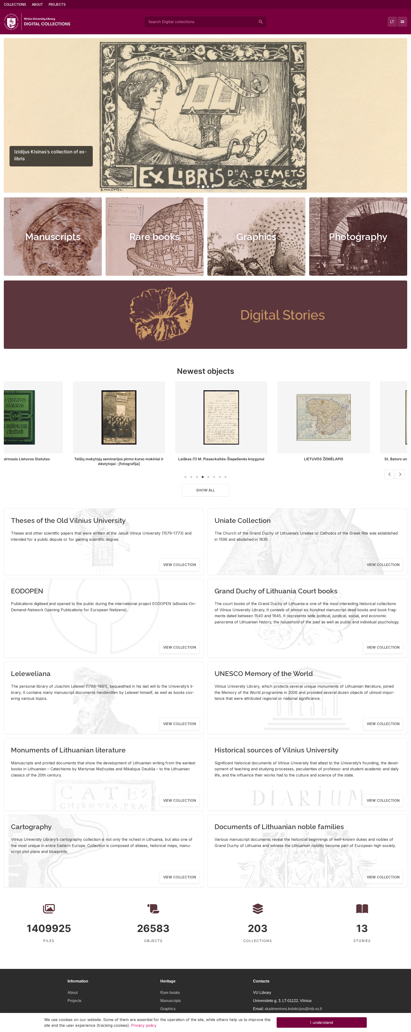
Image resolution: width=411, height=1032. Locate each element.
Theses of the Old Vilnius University (68, 520)
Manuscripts (53, 236)
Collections (15, 4)
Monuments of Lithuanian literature (68, 750)
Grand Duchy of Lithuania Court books (276, 591)
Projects (57, 4)
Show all (205, 490)
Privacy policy (144, 1025)
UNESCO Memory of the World (264, 674)
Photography (358, 236)
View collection (179, 565)
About (37, 4)
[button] (198, 186)
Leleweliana (31, 674)
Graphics (256, 236)
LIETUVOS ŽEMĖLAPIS (156, 459)
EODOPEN (27, 591)
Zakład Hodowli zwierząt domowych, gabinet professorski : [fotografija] (361, 461)
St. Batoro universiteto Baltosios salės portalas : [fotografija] (259, 461)
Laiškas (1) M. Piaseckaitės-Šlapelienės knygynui (54, 459)
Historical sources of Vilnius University (277, 750)
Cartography (31, 827)
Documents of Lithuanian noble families (279, 827)
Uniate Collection (243, 520)
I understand (321, 1022)
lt (392, 21)
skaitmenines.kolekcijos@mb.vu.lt (293, 1009)
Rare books (154, 236)
